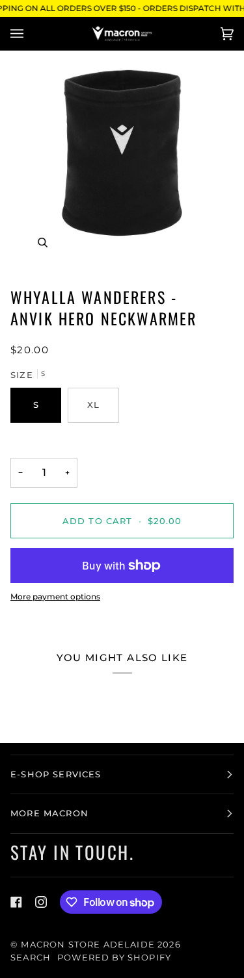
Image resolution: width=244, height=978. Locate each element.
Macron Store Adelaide (88, 944)
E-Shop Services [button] (56, 774)
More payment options (55, 596)
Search (30, 957)
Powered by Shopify (114, 957)
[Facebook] (16, 902)
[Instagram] (41, 902)
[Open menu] (29, 33)
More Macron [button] (49, 813)
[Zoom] (122, 163)
